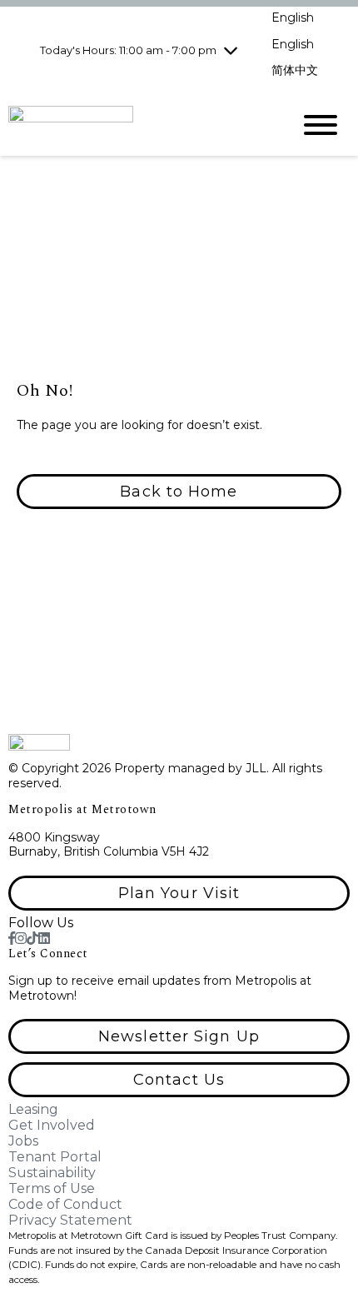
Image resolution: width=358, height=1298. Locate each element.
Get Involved (51, 1125)
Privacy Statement (70, 1220)
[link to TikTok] (32, 938)
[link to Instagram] (21, 938)
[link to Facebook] (11, 938)
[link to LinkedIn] (44, 938)
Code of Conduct (65, 1204)
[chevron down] (230, 49)
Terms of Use (51, 1188)
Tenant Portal (55, 1157)
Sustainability (52, 1173)
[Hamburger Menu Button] (320, 124)
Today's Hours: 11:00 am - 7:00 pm (128, 50)
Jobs (23, 1141)
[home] (137, 124)
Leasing (33, 1109)
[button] (179, 491)
